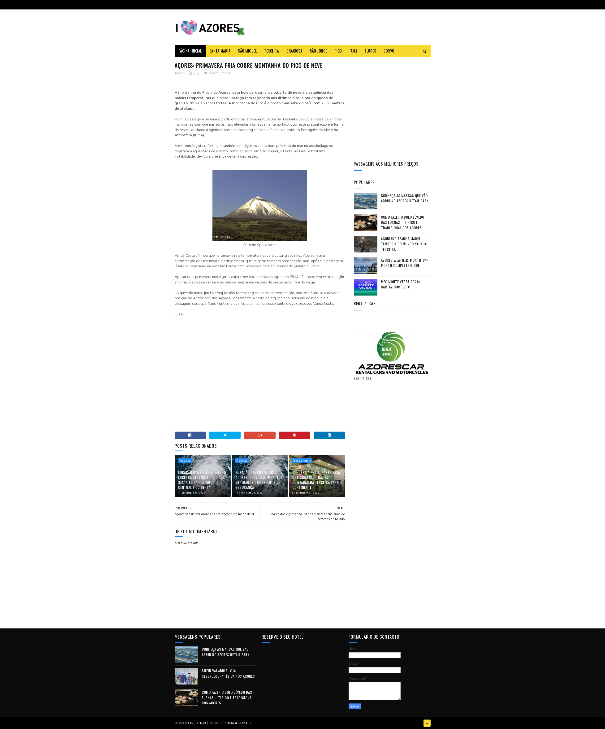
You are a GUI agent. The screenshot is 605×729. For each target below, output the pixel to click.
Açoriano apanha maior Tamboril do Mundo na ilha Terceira (404, 244)
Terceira (271, 51)
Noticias (226, 73)
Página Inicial (190, 51)
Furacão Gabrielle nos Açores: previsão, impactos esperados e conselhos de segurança (259, 480)
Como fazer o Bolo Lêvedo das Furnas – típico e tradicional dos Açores (402, 222)
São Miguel (247, 51)
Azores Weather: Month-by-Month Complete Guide (404, 262)
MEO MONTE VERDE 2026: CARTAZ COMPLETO (400, 284)
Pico (338, 51)
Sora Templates (197, 723)
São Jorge (318, 51)
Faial (354, 51)
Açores (214, 73)
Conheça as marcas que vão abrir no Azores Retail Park (404, 198)
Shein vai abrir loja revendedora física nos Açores (228, 673)
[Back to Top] (427, 723)
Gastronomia (302, 461)
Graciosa (294, 51)
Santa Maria (220, 51)
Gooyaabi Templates (239, 723)
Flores (370, 51)
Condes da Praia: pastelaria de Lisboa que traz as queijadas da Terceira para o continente (317, 480)
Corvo (389, 51)
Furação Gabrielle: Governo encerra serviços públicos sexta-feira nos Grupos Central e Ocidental (202, 480)
